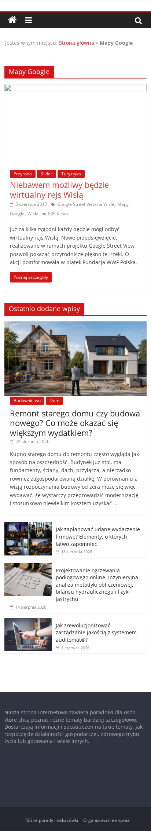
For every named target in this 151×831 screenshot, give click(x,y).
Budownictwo (27, 400)
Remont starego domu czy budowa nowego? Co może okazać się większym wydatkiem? (75, 423)
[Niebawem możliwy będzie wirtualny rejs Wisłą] (75, 88)
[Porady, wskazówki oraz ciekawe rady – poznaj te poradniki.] (12, 20)
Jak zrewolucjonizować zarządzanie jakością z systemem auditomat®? (96, 632)
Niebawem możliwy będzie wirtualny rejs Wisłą (59, 189)
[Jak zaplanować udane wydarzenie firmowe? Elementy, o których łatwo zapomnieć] (28, 525)
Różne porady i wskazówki (51, 820)
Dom (54, 400)
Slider (46, 174)
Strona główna (76, 42)
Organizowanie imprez (106, 820)
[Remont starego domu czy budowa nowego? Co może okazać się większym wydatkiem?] (75, 325)
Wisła (32, 214)
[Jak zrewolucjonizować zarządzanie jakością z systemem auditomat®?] (28, 622)
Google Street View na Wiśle (85, 204)
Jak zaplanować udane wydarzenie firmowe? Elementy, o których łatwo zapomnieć (98, 536)
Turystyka (71, 174)
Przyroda (23, 174)
